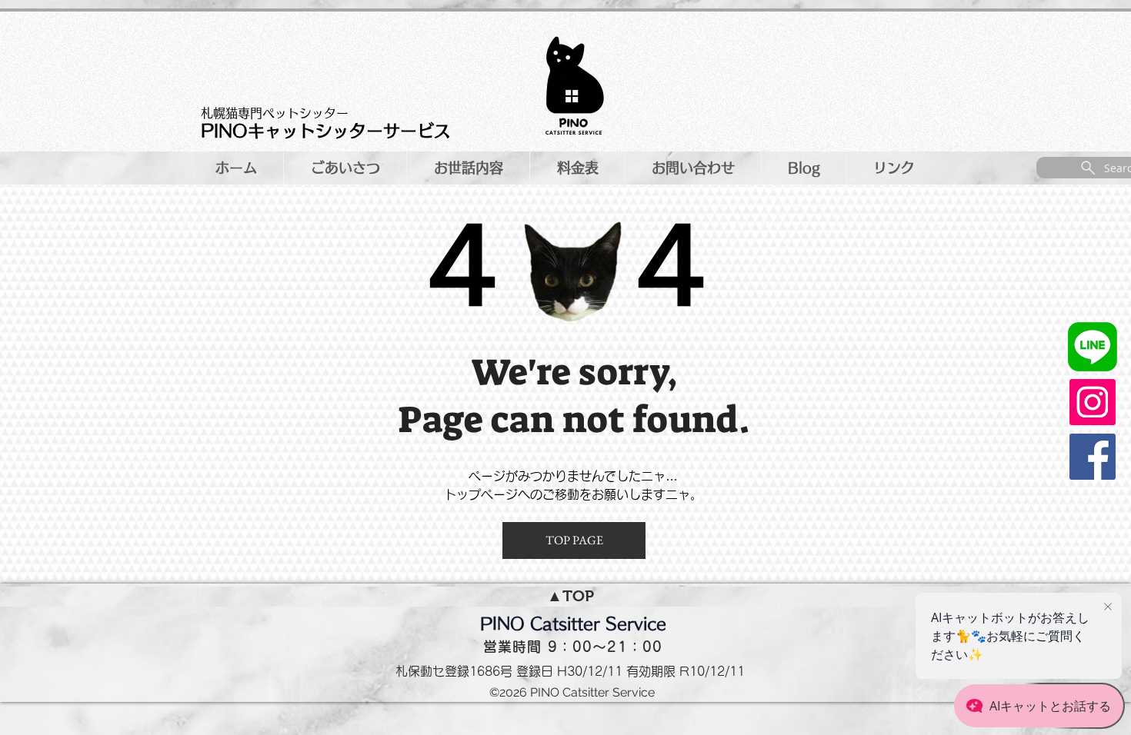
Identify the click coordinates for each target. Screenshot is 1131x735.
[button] (693, 168)
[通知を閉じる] (1108, 607)
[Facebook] (1092, 457)
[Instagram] (1092, 402)
